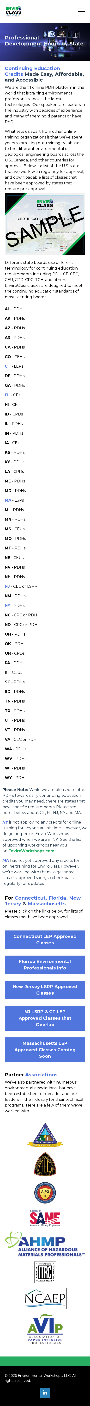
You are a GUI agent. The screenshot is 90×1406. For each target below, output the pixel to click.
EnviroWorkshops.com (31, 851)
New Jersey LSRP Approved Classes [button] (45, 990)
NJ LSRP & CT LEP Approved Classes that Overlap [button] (45, 1018)
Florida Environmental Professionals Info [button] (45, 965)
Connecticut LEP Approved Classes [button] (45, 940)
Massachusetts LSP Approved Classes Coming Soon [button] (45, 1050)
